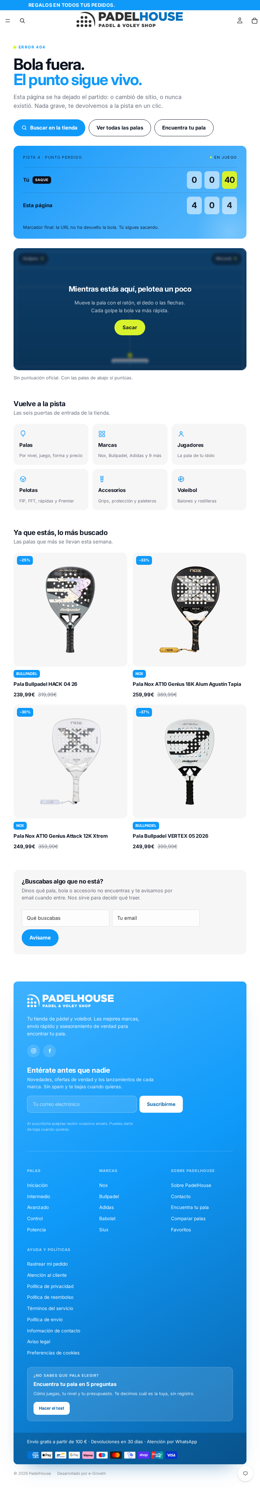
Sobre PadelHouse (191, 1185)
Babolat (107, 1218)
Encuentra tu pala (184, 127)
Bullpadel (109, 1196)
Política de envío (45, 1319)
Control (35, 1218)
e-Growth (97, 1473)
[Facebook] (49, 1051)
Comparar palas (188, 1218)
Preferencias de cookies (53, 1352)
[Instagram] (33, 1051)
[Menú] (8, 20)
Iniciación (37, 1185)
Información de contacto (53, 1330)
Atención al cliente (47, 1275)
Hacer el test (51, 1408)
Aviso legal (38, 1341)
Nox (103, 1185)
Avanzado (38, 1207)
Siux (103, 1229)
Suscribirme (161, 1104)
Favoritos (181, 1229)
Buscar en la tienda (54, 127)
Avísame (40, 937)
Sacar (130, 327)
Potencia (36, 1229)
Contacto (181, 1196)
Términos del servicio (50, 1308)
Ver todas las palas (119, 127)
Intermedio (38, 1196)
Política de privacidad (50, 1286)
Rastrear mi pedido (47, 1264)
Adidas (106, 1207)
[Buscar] (22, 20)
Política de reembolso (50, 1297)
